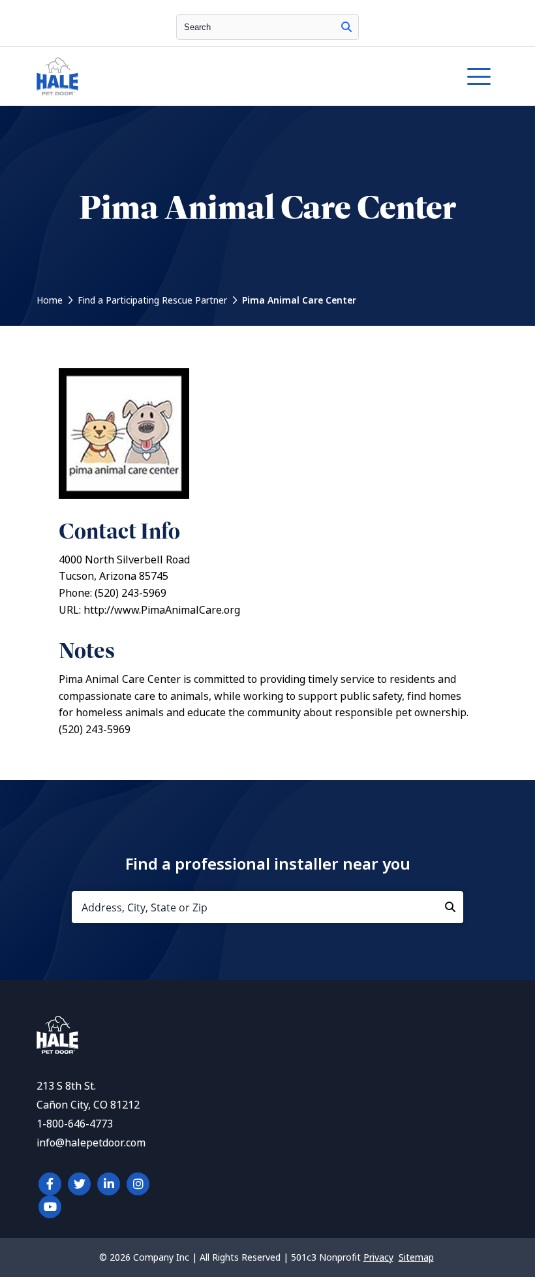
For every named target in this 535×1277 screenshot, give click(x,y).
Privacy (378, 1257)
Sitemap (416, 1257)
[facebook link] (49, 1184)
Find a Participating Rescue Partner (152, 300)
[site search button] (346, 27)
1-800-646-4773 (75, 1123)
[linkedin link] (108, 1184)
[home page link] (207, 76)
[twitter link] (79, 1184)
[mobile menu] (478, 76)
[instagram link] (138, 1184)
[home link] (57, 1050)
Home (50, 300)
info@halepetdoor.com (91, 1142)
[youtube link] (49, 1206)
